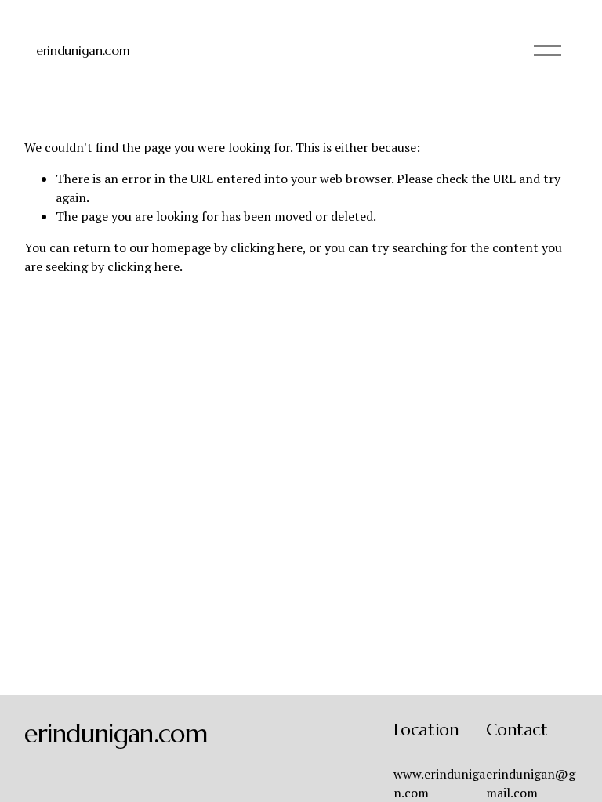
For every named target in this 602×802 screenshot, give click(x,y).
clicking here (266, 247)
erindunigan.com (82, 50)
